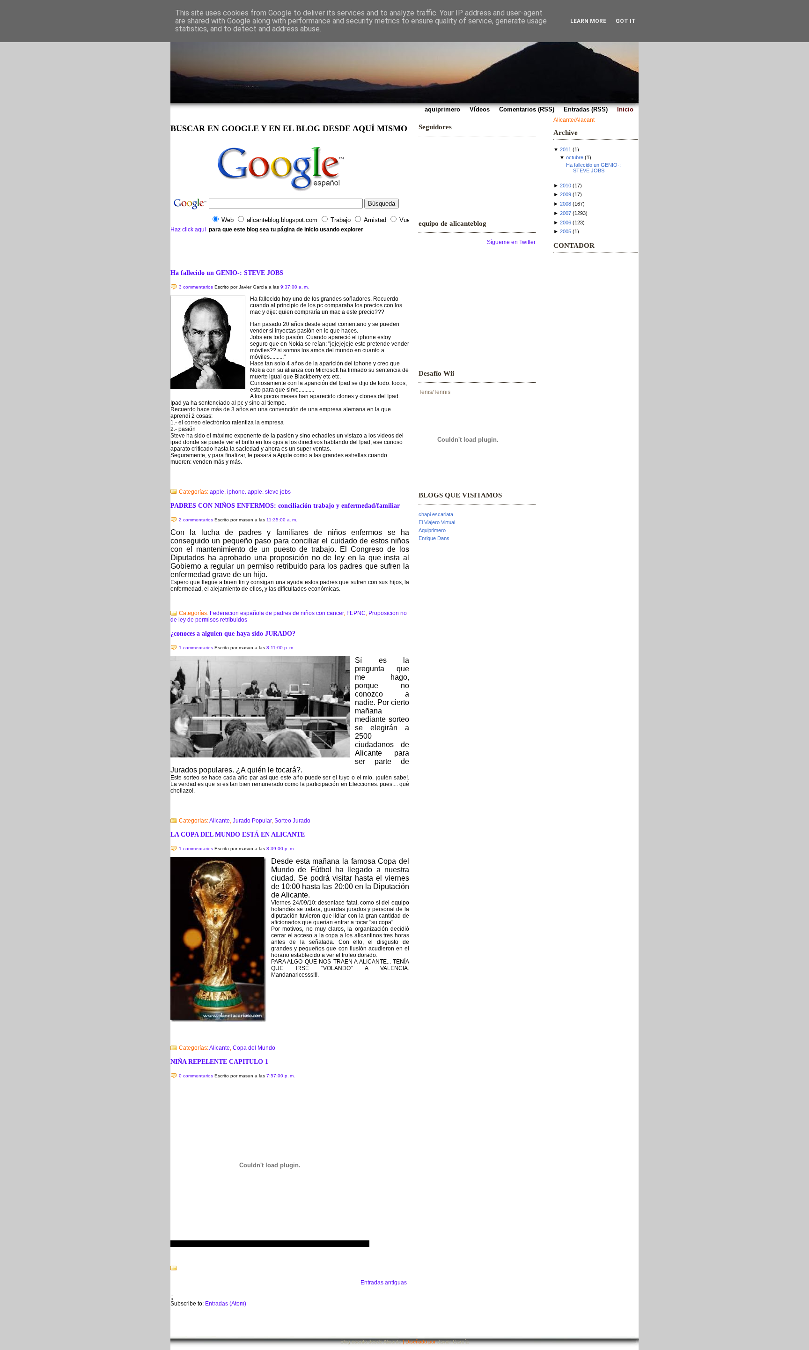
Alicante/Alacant (574, 120)
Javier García (453, 1341)
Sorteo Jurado (292, 820)
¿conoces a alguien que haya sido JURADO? (232, 633)
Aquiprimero (432, 530)
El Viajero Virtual (437, 522)
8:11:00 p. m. (280, 647)
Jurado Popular (252, 820)
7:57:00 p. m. (280, 1075)
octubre (574, 157)
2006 (565, 222)
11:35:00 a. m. (281, 519)
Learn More (588, 21)
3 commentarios (196, 286)
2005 (565, 231)
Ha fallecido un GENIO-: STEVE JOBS (226, 272)
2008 (565, 204)
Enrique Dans (434, 538)
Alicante (219, 820)
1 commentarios (196, 647)
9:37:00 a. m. (294, 286)
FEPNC (356, 613)
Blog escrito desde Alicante (370, 1341)
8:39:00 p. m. (280, 848)
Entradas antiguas (383, 1282)
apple (217, 492)
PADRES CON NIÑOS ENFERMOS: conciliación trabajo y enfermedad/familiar (285, 505)
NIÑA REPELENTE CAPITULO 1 (219, 1061)
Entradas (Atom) (225, 1303)
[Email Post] (171, 479)
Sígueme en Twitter (511, 242)
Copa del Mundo (254, 1048)
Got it (626, 21)
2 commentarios (196, 519)
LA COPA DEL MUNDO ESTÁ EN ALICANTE (237, 834)
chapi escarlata (436, 514)
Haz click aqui (188, 229)
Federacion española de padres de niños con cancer (277, 613)
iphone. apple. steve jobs (259, 492)
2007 (565, 213)
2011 (565, 149)
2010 (565, 185)
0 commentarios (196, 1075)
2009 (565, 194)
